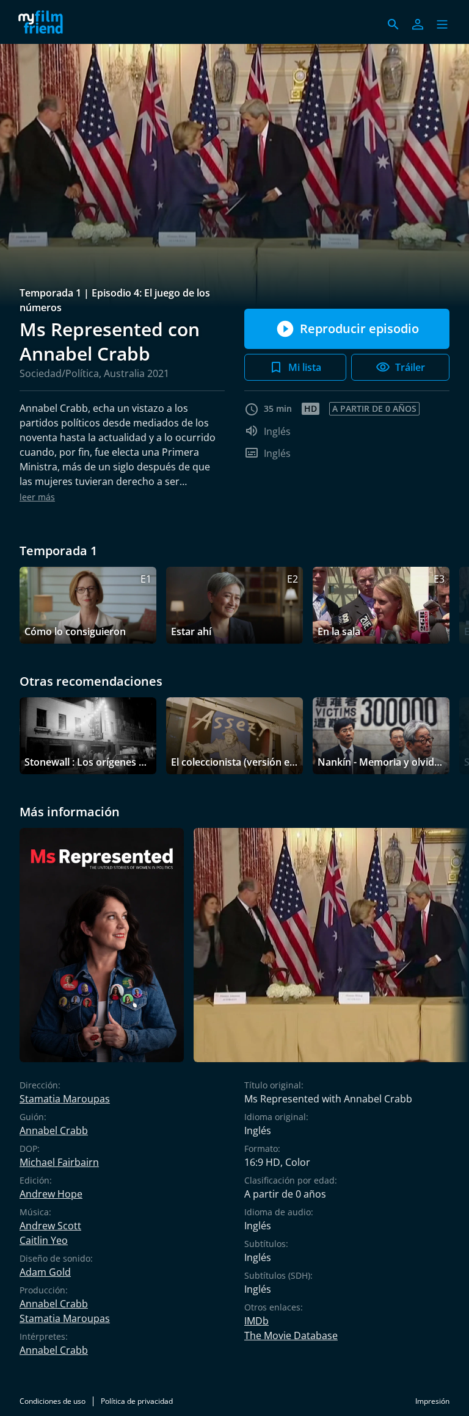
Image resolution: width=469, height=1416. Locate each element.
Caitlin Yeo (44, 1240)
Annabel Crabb (54, 1130)
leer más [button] (37, 497)
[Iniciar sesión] (417, 24)
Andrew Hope (51, 1194)
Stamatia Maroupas (65, 1098)
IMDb (256, 1321)
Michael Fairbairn (59, 1162)
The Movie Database (291, 1335)
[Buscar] (393, 24)
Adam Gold (45, 1272)
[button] (442, 24)
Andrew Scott (50, 1225)
